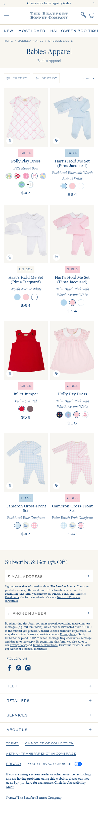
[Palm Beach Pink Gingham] (34, 525)
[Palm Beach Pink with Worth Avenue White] (72, 186)
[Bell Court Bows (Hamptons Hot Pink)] (26, 176)
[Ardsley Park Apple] (17, 176)
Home (8, 40)
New (8, 31)
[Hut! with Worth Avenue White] (59, 414)
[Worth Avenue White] (81, 186)
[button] (9, 140)
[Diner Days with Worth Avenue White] (85, 414)
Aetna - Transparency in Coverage (41, 754)
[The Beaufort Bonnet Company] (49, 15)
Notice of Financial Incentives (28, 649)
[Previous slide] (5, 4)
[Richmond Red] (21, 409)
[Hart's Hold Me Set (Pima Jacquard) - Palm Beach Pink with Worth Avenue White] (72, 234)
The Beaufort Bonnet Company (39, 797)
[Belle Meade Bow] (34, 176)
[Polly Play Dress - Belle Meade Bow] (26, 117)
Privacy (13, 764)
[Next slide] (93, 4)
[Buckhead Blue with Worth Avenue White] (64, 186)
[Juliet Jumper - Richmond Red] (26, 350)
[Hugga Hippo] (21, 184)
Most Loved (31, 31)
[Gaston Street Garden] (9, 176)
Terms (12, 743)
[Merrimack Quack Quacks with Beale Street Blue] (26, 525)
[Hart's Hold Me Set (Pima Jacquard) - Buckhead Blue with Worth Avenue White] (72, 117)
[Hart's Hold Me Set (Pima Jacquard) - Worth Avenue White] (26, 234)
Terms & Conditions (45, 645)
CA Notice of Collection (49, 743)
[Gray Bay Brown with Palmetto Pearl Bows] (30, 409)
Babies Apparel (30, 40)
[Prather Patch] (43, 176)
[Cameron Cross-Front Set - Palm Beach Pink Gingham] (72, 462)
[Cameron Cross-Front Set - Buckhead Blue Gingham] (26, 462)
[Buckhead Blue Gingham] (17, 525)
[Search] (83, 15)
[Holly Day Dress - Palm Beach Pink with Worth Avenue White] (72, 350)
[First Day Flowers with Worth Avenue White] (68, 414)
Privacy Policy (60, 594)
